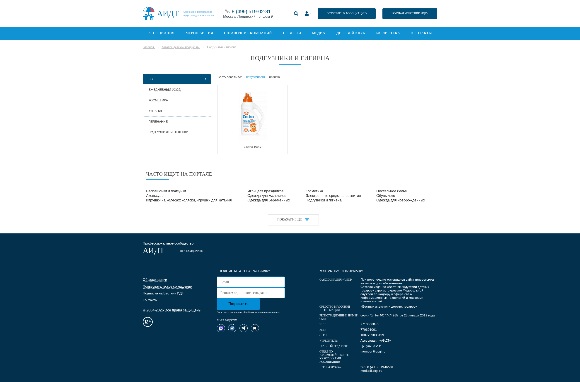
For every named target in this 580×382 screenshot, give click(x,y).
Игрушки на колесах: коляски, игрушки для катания (189, 200)
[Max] (221, 328)
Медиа (318, 33)
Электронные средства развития (333, 196)
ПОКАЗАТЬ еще (289, 219)
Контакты (421, 33)
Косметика (158, 100)
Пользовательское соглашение (167, 286)
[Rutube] (255, 328)
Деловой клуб (350, 33)
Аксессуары (156, 196)
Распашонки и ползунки (166, 191)
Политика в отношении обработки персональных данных (248, 312)
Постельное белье (391, 191)
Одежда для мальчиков (266, 196)
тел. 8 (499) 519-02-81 (377, 367)
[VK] (232, 328)
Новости (292, 33)
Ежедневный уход (164, 89)
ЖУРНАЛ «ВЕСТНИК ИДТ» (410, 13)
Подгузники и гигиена (324, 200)
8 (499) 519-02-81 (251, 11)
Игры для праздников (265, 191)
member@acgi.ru (372, 351)
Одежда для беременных (268, 200)
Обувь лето (385, 196)
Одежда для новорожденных (400, 200)
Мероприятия (199, 33)
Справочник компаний (248, 33)
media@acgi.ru (371, 370)
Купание (155, 111)
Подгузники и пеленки (168, 132)
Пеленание (158, 121)
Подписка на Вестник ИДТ (163, 293)
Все (151, 79)
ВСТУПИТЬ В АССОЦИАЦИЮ (347, 13)
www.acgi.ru (373, 283)
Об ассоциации (155, 280)
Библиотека (388, 33)
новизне (274, 77)
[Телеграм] (243, 328)
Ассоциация (161, 33)
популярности (255, 77)
